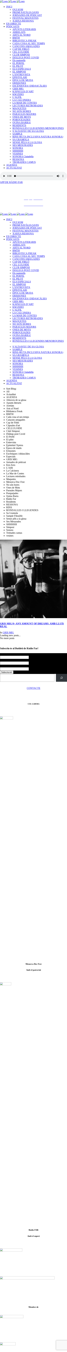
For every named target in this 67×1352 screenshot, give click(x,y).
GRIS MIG (8, 632)
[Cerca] (61, 678)
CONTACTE (33, 688)
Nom (3, 654)
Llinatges (4, 660)
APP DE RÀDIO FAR (11, 182)
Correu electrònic (9, 666)
